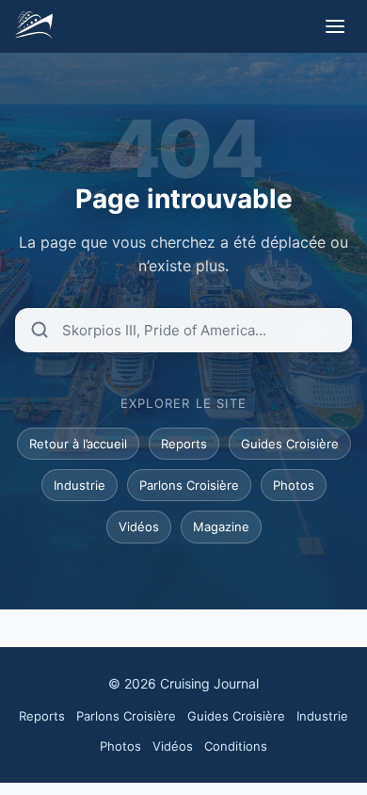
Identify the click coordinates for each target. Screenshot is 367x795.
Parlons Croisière (189, 485)
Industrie (79, 485)
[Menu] (335, 26)
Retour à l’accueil (78, 443)
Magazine (221, 526)
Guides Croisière (290, 443)
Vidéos (139, 526)
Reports (184, 443)
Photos (293, 485)
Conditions (235, 746)
